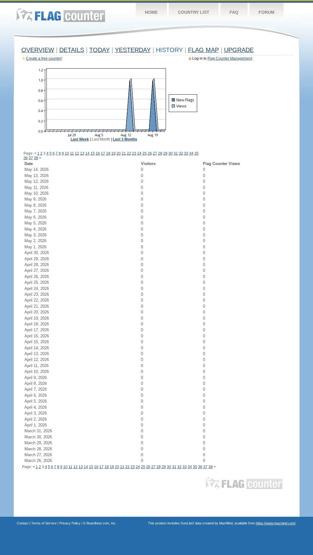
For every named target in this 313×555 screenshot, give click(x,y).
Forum (266, 12)
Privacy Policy (69, 523)
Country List (193, 12)
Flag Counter (61, 15)
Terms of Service (44, 523)
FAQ (234, 12)
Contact (22, 523)
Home (151, 12)
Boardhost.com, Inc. (101, 523)
